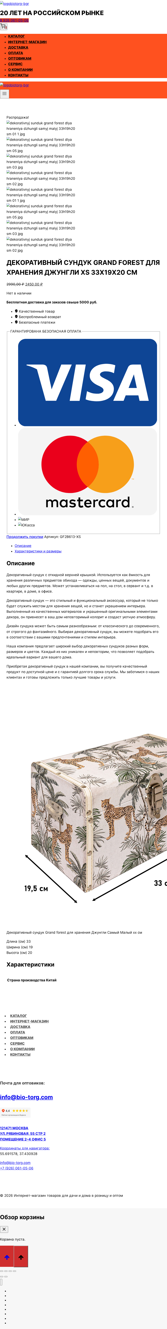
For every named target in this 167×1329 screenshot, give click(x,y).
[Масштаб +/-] (1, 1271)
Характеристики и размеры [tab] (38, 551)
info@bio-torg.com (26, 1097)
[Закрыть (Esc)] (14, 1271)
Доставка (18, 47)
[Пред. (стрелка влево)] (1, 1276)
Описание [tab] (23, 546)
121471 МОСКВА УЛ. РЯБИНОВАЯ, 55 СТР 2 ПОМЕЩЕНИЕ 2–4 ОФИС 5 (23, 1133)
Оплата (15, 53)
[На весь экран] (6, 1271)
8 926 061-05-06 (14, 20)
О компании (20, 70)
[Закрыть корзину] (4, 1229)
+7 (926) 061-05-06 (16, 1168)
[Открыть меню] (4, 93)
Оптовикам (19, 58)
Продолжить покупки (25, 537)
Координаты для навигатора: (25, 1148)
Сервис (15, 64)
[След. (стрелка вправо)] (6, 1276)
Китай (51, 980)
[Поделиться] (10, 1271)
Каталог (16, 36)
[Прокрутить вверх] (7, 1256)
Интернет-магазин (27, 42)
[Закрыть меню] (1, 1282)
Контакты (18, 75)
